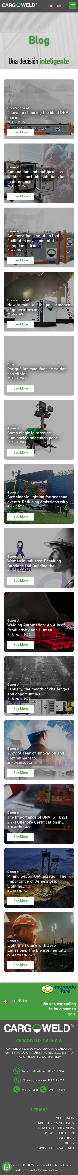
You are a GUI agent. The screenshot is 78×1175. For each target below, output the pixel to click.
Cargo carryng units (54, 1123)
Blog (69, 1143)
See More (21, 132)
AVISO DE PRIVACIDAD (56, 1148)
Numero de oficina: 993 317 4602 (43, 1080)
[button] (72, 5)
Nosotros (65, 1118)
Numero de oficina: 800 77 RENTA (43, 1071)
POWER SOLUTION (59, 1133)
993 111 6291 (57, 1089)
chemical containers (55, 1128)
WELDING (66, 1138)
